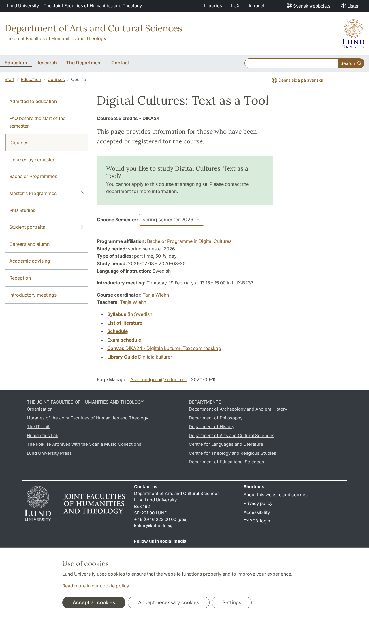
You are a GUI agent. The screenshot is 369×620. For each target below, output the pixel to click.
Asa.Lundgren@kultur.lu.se (158, 379)
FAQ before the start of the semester (37, 122)
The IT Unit (38, 426)
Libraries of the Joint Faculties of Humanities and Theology (87, 418)
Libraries (213, 5)
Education (31, 79)
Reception (20, 278)
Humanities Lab (42, 435)
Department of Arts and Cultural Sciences (93, 28)
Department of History (211, 426)
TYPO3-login (257, 521)
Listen (353, 6)
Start (9, 79)
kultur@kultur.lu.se (153, 526)
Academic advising (29, 261)
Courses (56, 79)
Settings (231, 602)
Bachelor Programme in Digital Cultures (189, 241)
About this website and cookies (276, 494)
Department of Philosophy (215, 418)
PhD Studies (22, 210)
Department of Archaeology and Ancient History (238, 409)
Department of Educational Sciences (226, 461)
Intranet (257, 5)
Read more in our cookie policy (95, 586)
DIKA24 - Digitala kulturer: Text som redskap (164, 348)
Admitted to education (33, 101)
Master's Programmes (33, 193)
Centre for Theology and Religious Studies (232, 453)
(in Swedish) (130, 314)
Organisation (40, 409)
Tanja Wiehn (156, 295)
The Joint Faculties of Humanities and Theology (93, 5)
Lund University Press (49, 453)
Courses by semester (31, 159)
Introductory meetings (33, 295)
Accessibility (257, 512)
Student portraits (27, 227)
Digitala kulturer (139, 357)
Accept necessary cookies (168, 602)
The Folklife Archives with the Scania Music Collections (84, 444)
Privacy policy (258, 503)
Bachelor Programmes (33, 176)
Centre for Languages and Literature (226, 444)
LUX (235, 5)
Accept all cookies (94, 602)
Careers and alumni (30, 244)
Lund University (23, 5)
